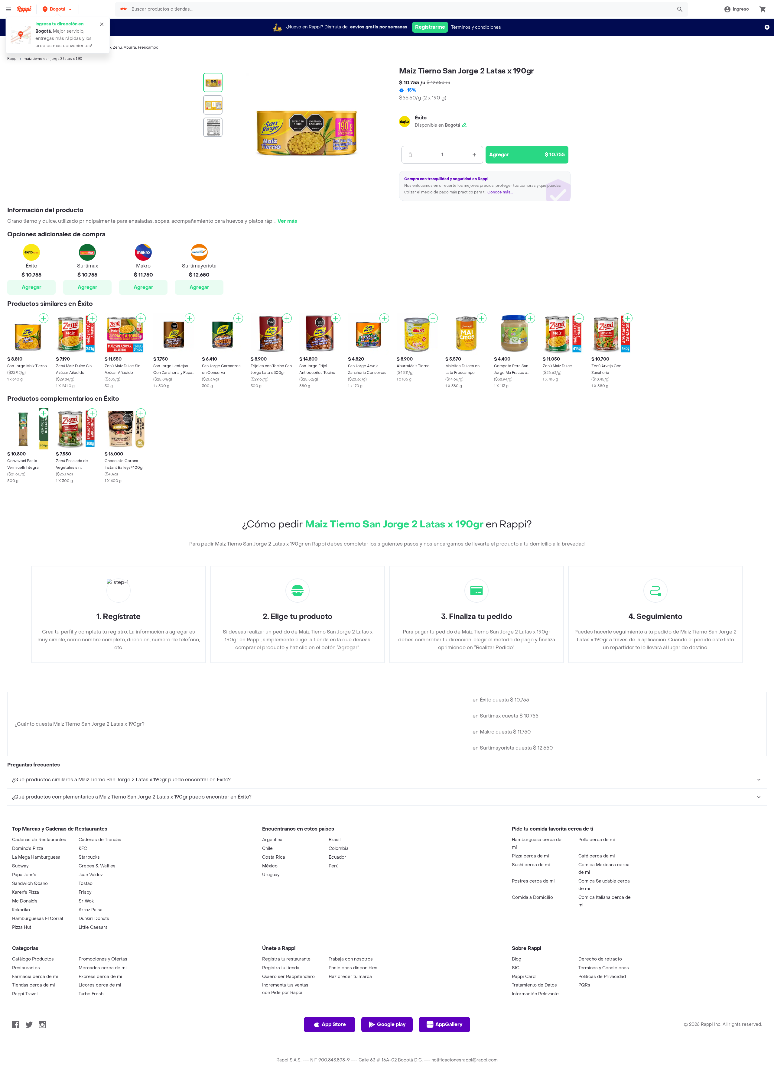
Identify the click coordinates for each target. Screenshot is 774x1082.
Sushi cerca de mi (531, 865)
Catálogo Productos (33, 959)
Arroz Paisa (90, 910)
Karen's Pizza (25, 892)
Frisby (85, 892)
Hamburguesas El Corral (37, 919)
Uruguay (270, 875)
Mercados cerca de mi (103, 968)
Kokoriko (21, 910)
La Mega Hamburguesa (36, 857)
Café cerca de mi (596, 856)
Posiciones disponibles (353, 968)
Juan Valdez (91, 875)
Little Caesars (93, 927)
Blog (516, 959)
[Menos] (410, 155)
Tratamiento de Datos (534, 985)
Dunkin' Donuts (94, 919)
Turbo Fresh (91, 994)
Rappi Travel (24, 994)
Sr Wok (86, 901)
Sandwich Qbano (30, 883)
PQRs (584, 985)
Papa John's (24, 875)
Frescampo (148, 47)
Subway (20, 866)
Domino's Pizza (27, 848)
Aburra (130, 47)
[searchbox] (400, 9)
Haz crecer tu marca (350, 977)
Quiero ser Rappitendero (288, 977)
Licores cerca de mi (100, 985)
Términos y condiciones (476, 27)
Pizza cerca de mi (530, 856)
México (270, 866)
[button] (57, 9)
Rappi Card (523, 977)
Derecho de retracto (600, 959)
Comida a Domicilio (532, 897)
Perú (333, 866)
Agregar (31, 287)
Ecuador (337, 857)
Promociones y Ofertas (103, 959)
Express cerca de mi (100, 977)
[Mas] (474, 155)
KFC (83, 848)
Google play (391, 1024)
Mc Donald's (24, 901)
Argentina (272, 840)
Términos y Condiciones (603, 968)
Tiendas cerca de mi (33, 985)
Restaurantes (26, 968)
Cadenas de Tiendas (100, 840)
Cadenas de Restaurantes (39, 840)
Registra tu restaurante (286, 959)
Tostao (86, 883)
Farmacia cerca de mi (35, 977)
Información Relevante (535, 994)
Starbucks (89, 857)
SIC (515, 968)
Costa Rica (273, 857)
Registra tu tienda (280, 968)
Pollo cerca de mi (596, 840)
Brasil (334, 840)
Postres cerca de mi (533, 881)
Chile (267, 848)
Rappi (12, 58)
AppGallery (448, 1024)
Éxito (421, 118)
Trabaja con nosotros (351, 959)
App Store (334, 1024)
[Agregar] (43, 318)
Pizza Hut (21, 927)
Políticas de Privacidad (602, 977)
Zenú (117, 47)
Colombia (339, 848)
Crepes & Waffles (97, 866)
